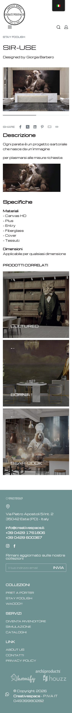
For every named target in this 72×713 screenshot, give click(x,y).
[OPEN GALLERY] (36, 89)
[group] (36, 304)
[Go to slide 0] (12, 280)
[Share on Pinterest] (42, 127)
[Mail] (49, 127)
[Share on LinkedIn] (35, 127)
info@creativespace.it (25, 528)
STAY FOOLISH (14, 36)
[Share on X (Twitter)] (27, 127)
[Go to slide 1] (14, 280)
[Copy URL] (57, 127)
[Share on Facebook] (20, 127)
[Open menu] (10, 27)
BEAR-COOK (26, 463)
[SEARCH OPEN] (58, 27)
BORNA (20, 394)
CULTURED (25, 326)
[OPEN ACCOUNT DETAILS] (66, 27)
